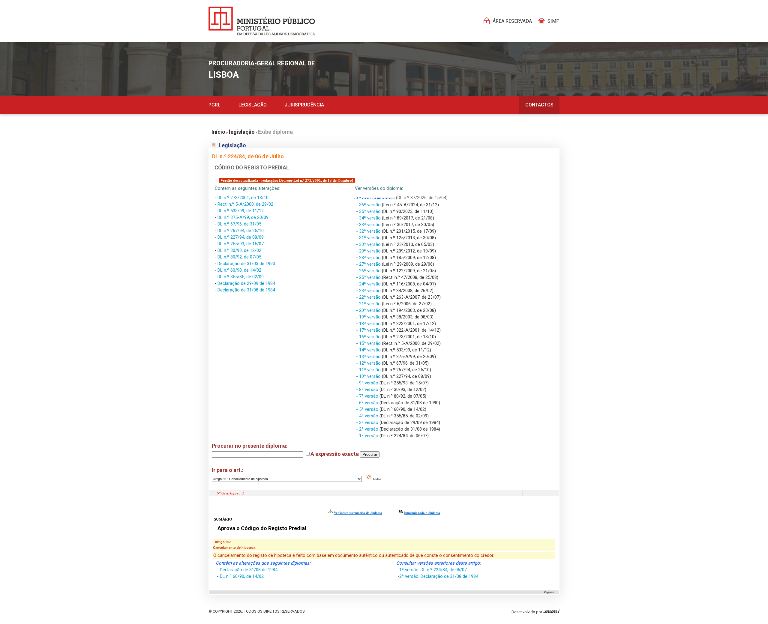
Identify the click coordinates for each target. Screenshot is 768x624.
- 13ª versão (369, 356)
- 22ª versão (369, 297)
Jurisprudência (304, 105)
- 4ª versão (368, 416)
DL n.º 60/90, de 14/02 (239, 270)
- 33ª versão (369, 224)
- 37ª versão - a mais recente (375, 198)
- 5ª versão (368, 409)
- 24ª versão (369, 284)
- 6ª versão (368, 402)
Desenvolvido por (527, 612)
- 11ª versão (369, 369)
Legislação (252, 105)
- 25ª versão (369, 277)
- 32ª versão (369, 231)
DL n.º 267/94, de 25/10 (241, 230)
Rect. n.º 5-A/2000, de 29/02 (245, 204)
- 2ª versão (368, 429)
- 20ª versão (369, 310)
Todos (376, 479)
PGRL (214, 105)
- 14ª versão (369, 350)
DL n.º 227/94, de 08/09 (241, 237)
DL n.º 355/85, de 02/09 (241, 276)
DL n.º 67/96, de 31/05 (239, 224)
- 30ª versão (369, 244)
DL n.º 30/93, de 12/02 (239, 250)
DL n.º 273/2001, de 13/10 (243, 197)
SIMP (554, 21)
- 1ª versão (368, 435)
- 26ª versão (369, 270)
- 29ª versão (369, 251)
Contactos (539, 105)
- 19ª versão (369, 317)
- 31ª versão (369, 237)
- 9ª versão (368, 383)
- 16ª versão (369, 336)
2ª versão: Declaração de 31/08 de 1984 (438, 576)
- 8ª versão (368, 389)
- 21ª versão (369, 303)
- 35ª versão (369, 211)
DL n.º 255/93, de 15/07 (241, 243)
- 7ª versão (368, 396)
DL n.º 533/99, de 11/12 (241, 210)
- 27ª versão (369, 264)
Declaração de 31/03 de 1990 (246, 263)
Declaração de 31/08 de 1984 (246, 290)
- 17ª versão (369, 330)
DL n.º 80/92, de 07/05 (239, 257)
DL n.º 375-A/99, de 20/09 (243, 217)
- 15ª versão (369, 343)
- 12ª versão (369, 363)
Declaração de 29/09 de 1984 (246, 283)
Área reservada (512, 21)
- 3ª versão (368, 422)
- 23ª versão (369, 290)
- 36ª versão (369, 205)
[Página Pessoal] (261, 21)
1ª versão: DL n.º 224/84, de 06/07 (433, 569)
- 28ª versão (369, 257)
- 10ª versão (369, 376)
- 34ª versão (369, 218)
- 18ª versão (369, 323)
